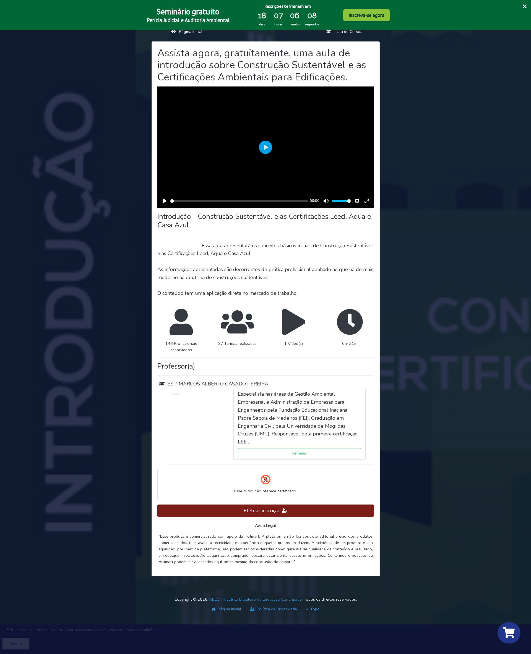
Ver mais (299, 453)
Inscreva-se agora (366, 15)
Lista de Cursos (346, 31)
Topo (314, 609)
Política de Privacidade (276, 609)
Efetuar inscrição (263, 510)
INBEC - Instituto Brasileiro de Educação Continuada (255, 599)
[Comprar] (509, 633)
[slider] (239, 201)
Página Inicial (189, 31)
